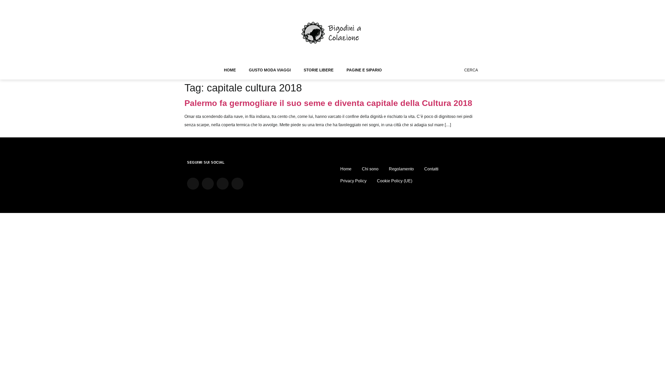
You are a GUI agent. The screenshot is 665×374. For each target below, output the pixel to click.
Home (230, 70)
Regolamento (401, 169)
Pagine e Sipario (364, 70)
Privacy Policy (353, 181)
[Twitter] (441, 72)
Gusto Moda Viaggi (270, 70)
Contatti (431, 169)
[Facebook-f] (434, 72)
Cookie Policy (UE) (394, 181)
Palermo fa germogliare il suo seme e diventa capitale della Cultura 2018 (328, 103)
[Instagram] (427, 72)
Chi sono (370, 169)
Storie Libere (319, 70)
